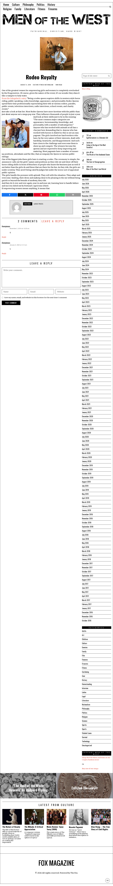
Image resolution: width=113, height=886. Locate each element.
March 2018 (86, 551)
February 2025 (87, 232)
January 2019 (86, 510)
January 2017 (86, 608)
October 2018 (86, 522)
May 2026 (85, 187)
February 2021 (87, 408)
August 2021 (86, 383)
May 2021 (85, 396)
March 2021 (86, 404)
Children (85, 639)
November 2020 (87, 420)
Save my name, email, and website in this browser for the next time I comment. (35, 298)
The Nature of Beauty (11, 827)
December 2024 (87, 240)
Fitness (41, 85)
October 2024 (87, 249)
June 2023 (85, 294)
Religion (85, 716)
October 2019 (86, 473)
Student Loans (87, 733)
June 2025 (85, 216)
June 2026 (85, 183)
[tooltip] (9, 195)
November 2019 (87, 469)
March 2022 (86, 355)
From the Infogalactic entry (14, 98)
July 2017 (85, 583)
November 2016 (87, 616)
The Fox (74, 873)
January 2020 (86, 461)
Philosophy (85, 708)
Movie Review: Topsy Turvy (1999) (55, 828)
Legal (84, 696)
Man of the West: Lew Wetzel (96, 169)
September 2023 (87, 281)
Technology (85, 741)
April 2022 (85, 351)
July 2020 (85, 436)
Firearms (85, 663)
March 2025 (86, 228)
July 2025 (85, 212)
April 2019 (85, 498)
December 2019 (87, 465)
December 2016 (87, 612)
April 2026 (85, 191)
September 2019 (87, 477)
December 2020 (87, 416)
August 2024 (86, 257)
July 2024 (85, 261)
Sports (84, 729)
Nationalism (49, 85)
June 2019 (85, 490)
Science (84, 721)
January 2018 (86, 559)
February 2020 (87, 457)
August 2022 (86, 334)
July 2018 (85, 534)
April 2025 (85, 224)
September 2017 (87, 575)
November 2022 (87, 322)
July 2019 (85, 485)
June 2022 (85, 343)
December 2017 (87, 563)
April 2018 (85, 547)
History (84, 680)
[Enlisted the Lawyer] (85, 785)
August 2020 (86, 432)
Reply (4, 237)
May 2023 (85, 298)
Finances (85, 659)
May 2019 (85, 494)
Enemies (85, 647)
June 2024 (85, 265)
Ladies (84, 692)
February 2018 (87, 555)
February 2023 (87, 310)
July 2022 (85, 338)
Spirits (84, 725)
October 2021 (86, 375)
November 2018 (87, 518)
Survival (84, 737)
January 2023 (86, 314)
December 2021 (87, 367)
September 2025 (87, 204)
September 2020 (88, 428)
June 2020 (85, 441)
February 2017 (86, 604)
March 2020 (86, 453)
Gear (83, 676)
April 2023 (85, 302)
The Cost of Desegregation (95, 162)
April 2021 (85, 400)
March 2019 (86, 502)
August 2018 (86, 530)
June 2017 (85, 588)
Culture (36, 85)
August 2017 (86, 579)
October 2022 (86, 326)
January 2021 (86, 412)
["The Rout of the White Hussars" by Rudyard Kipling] (28, 785)
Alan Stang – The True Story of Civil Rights (100, 828)
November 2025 (87, 196)
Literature (85, 700)
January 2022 (86, 363)
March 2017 (86, 600)
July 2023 (85, 289)
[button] (109, 76)
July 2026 (85, 179)
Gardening (85, 672)
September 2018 (87, 526)
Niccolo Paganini (76, 827)
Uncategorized (87, 745)
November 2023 (87, 273)
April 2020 (85, 449)
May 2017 (85, 592)
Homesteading (87, 684)
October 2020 (87, 424)
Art (83, 635)
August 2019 (86, 481)
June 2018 (85, 539)
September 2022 (87, 330)
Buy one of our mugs (90, 769)
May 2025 (85, 220)
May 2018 (85, 543)
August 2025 (86, 208)
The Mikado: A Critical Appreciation (33, 828)
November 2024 (87, 245)
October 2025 (86, 200)
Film (83, 655)
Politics (84, 712)
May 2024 (85, 269)
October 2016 (86, 620)
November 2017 (87, 567)
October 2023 (86, 277)
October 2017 (86, 571)
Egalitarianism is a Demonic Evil (97, 138)
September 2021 (87, 379)
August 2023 (86, 285)
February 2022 (87, 359)
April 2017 (85, 596)
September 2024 (88, 253)
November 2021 (87, 371)
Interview (85, 688)
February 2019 (87, 506)
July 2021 (85, 387)
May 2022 (85, 347)
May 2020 (85, 445)
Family (84, 651)
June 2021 (85, 392)
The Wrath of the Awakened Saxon (98, 155)
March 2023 (86, 306)
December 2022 (87, 318)
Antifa (84, 631)
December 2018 (87, 514)
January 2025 (86, 236)
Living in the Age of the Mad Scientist (96, 146)
